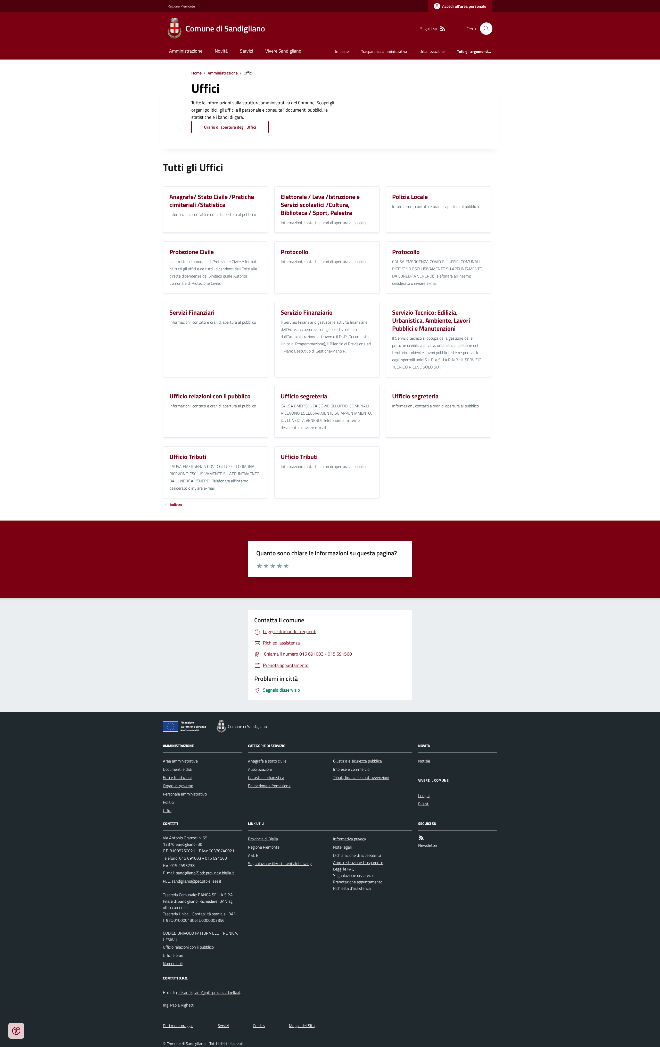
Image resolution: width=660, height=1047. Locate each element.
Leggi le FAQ (343, 869)
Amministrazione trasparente (358, 862)
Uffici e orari (173, 955)
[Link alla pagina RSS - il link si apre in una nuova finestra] (443, 29)
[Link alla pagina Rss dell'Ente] (421, 838)
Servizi (246, 50)
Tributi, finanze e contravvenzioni (361, 777)
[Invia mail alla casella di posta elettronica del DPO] (208, 992)
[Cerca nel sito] (484, 28)
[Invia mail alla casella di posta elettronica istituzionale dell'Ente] (205, 873)
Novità (221, 50)
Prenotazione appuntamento (357, 882)
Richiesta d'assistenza (352, 888)
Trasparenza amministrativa (384, 51)
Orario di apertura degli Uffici (230, 127)
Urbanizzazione (432, 51)
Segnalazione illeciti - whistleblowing (280, 863)
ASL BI (254, 855)
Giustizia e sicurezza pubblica (357, 761)
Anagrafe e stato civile (267, 761)
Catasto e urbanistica (266, 777)
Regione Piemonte (181, 6)
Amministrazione (185, 50)
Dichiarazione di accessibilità (357, 855)
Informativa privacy (349, 839)
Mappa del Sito (302, 1026)
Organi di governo (178, 786)
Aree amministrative (180, 761)
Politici (168, 802)
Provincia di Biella (263, 839)
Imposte (342, 51)
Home (196, 73)
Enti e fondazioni (177, 777)
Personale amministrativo (185, 794)
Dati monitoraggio (178, 1026)
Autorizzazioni (260, 769)
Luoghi (424, 795)
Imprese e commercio (351, 769)
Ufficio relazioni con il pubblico (188, 947)
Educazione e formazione (269, 786)
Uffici (167, 810)
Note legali (342, 847)
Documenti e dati (177, 769)
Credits (259, 1026)
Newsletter (428, 845)
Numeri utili (173, 963)
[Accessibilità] (16, 1031)
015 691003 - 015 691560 (203, 858)
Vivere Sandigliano (283, 50)
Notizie (424, 761)
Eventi (423, 804)
